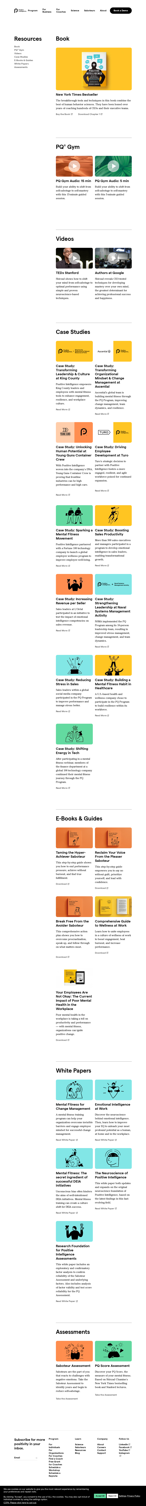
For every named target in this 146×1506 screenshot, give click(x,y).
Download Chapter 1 (89, 114)
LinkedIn (123, 1444)
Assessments (21, 67)
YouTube (123, 1450)
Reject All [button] (112, 1496)
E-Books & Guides (23, 60)
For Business (46, 10)
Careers (101, 1447)
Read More (61, 409)
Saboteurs (89, 10)
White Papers (21, 63)
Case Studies (21, 57)
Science (75, 10)
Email (17, 1457)
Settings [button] (122, 1496)
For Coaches (61, 10)
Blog (77, 1453)
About (103, 10)
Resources (80, 1450)
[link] (74, 351)
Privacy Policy (133, 1496)
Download (61, 884)
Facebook (124, 1447)
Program (32, 10)
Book (17, 46)
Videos (17, 53)
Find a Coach (56, 1459)
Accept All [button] (100, 1496)
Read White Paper (65, 1140)
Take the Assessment (67, 1398)
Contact (101, 1450)
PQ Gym (19, 50)
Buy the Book (63, 114)
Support (101, 1453)
